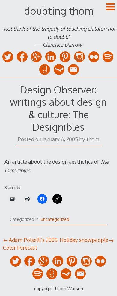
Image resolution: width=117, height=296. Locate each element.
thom (92, 139)
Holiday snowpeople (84, 239)
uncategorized (55, 219)
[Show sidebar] (110, 7)
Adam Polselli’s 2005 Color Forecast (30, 243)
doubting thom (58, 10)
